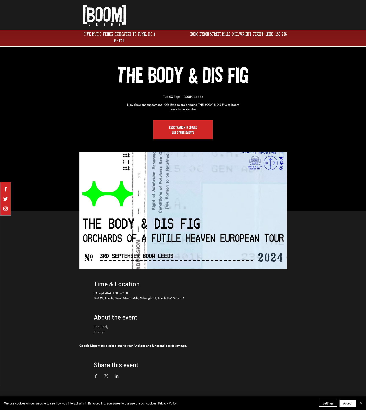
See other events (183, 132)
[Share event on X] (106, 376)
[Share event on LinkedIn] (117, 376)
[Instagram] (5, 209)
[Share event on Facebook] (96, 376)
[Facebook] (5, 189)
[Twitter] (5, 199)
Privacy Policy (167, 403)
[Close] (360, 403)
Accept (347, 403)
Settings (328, 403)
